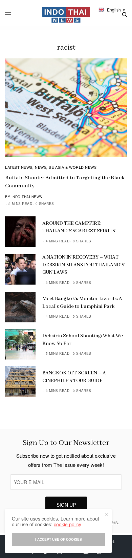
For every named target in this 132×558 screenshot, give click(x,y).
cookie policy (67, 524)
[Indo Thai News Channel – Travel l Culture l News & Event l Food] (66, 15)
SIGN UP (66, 504)
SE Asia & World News (72, 167)
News (40, 167)
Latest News (18, 167)
